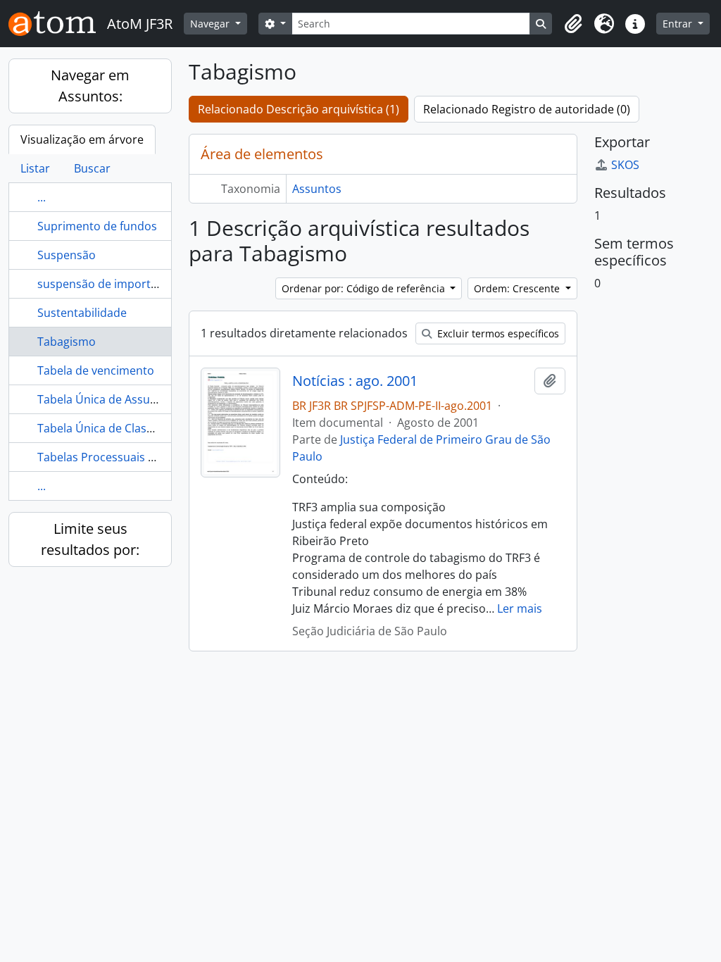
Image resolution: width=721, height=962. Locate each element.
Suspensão (66, 255)
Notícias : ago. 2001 (355, 381)
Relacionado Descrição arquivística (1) (298, 109)
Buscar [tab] (92, 168)
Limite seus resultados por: (90, 539)
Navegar (211, 23)
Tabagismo (66, 341)
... (41, 197)
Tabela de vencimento (95, 370)
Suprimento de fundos (97, 226)
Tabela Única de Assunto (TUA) (118, 399)
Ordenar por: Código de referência (365, 288)
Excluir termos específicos (496, 333)
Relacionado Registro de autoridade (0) (526, 109)
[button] (573, 23)
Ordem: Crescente (518, 288)
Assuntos (316, 188)
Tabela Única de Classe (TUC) (113, 428)
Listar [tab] (35, 168)
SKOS (625, 165)
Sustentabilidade (82, 312)
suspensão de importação (106, 284)
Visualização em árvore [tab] (82, 139)
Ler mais (519, 608)
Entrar (679, 23)
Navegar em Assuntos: (90, 85)
